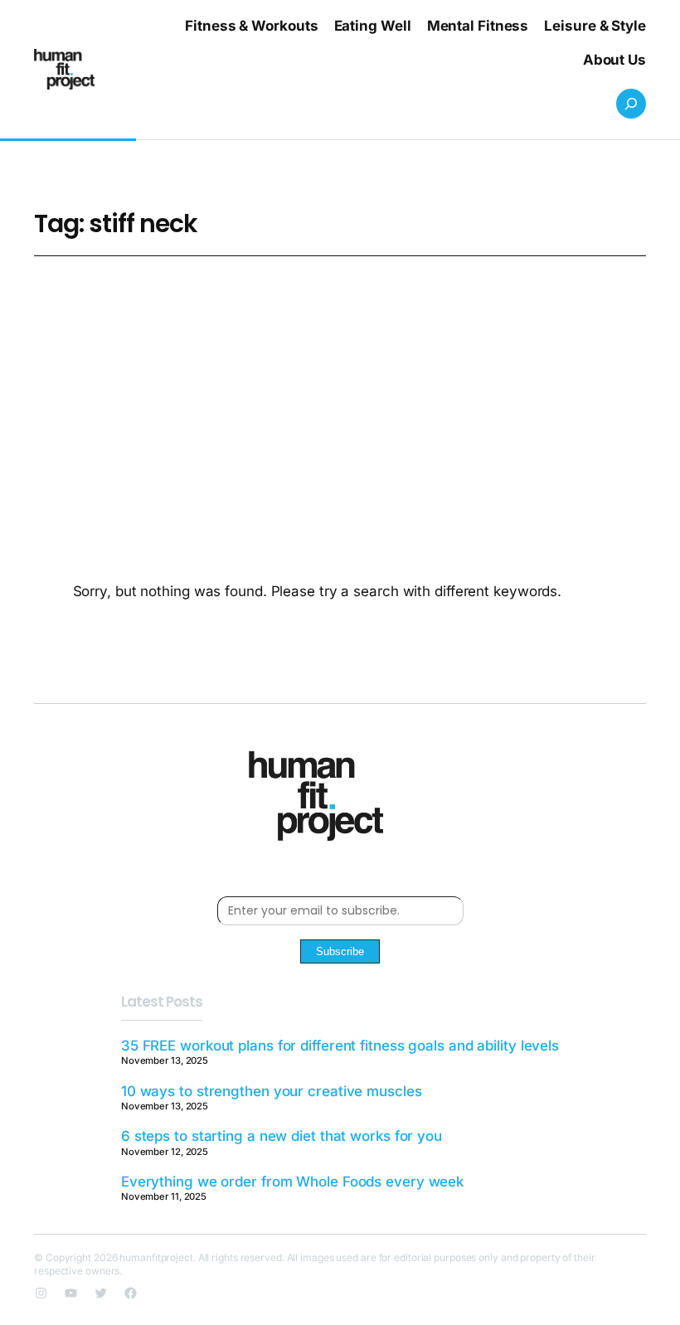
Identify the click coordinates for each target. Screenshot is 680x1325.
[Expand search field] (631, 104)
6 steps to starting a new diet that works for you (281, 1136)
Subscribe (340, 951)
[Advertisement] (340, 388)
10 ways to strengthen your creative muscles (271, 1091)
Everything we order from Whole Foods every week (292, 1181)
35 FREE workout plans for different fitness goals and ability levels (340, 1045)
